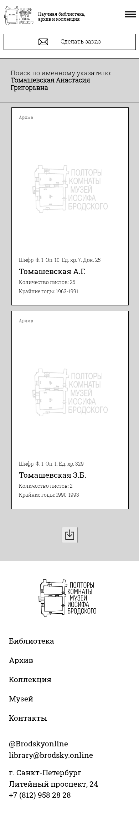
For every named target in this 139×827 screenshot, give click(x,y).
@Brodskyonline (38, 744)
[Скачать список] (70, 535)
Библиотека (31, 641)
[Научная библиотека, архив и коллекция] (19, 16)
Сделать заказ (80, 41)
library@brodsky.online (51, 755)
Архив (21, 660)
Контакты (28, 718)
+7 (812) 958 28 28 (40, 795)
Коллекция (30, 679)
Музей (21, 699)
